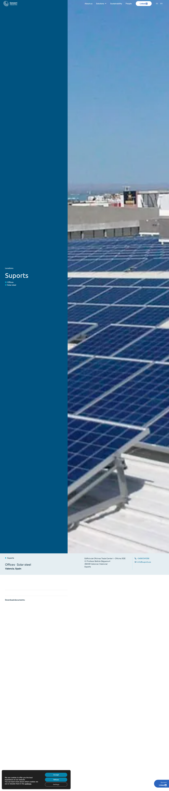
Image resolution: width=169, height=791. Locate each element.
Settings (56, 784)
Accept (56, 775)
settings (28, 784)
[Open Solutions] (106, 3)
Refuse (56, 780)
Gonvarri (164, 782)
